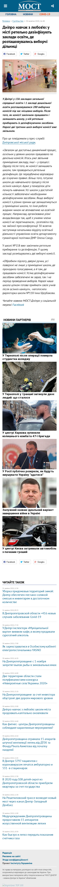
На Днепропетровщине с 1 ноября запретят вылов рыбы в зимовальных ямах (29, 663)
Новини (28, 14)
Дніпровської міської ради (18, 142)
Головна (10, 14)
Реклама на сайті (11, 856)
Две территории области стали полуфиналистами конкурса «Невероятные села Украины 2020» (25, 679)
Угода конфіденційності (15, 859)
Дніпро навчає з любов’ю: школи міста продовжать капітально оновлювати (26, 711)
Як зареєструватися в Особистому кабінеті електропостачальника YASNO (29, 648)
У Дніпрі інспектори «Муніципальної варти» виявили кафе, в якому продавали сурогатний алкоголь (28, 631)
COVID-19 (44, 14)
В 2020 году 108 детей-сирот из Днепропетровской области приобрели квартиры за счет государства (27, 782)
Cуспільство (17, 21)
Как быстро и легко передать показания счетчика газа (27, 836)
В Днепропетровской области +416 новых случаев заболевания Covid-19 (29, 615)
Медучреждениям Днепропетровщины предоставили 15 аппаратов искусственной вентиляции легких (27, 819)
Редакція (7, 852)
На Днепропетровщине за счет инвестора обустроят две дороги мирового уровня (28, 696)
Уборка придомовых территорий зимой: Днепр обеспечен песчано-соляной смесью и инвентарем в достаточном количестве (28, 596)
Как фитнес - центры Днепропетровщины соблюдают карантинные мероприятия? (28, 726)
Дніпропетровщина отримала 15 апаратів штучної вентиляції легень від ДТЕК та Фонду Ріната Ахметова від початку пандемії (29, 744)
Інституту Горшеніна (21, 863)
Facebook (18, 304)
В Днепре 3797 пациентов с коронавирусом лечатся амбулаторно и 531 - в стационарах (27, 764)
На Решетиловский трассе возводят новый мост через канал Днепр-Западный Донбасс (29, 801)
